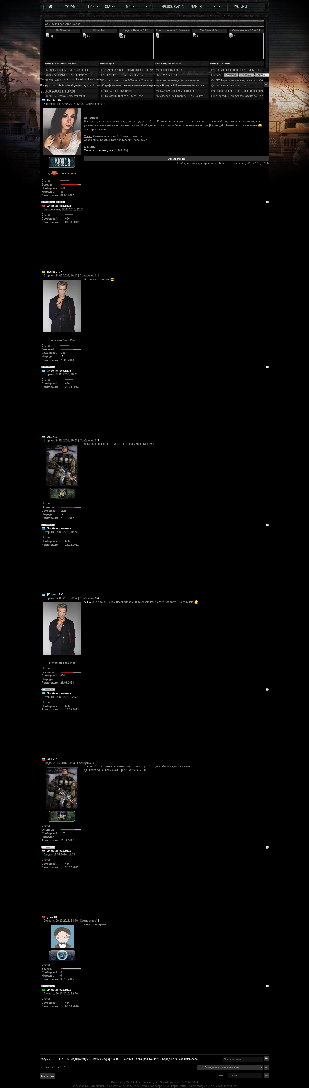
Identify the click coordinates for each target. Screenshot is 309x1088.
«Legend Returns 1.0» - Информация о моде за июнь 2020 (248, 90)
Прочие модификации (105, 1059)
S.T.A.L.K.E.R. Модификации (70, 1059)
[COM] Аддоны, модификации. (177, 90)
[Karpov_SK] (91, 766)
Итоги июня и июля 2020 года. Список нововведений (135, 80)
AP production (172, 1082)
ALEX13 (89, 601)
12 (61, 356)
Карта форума (198, 1086)
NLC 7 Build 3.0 (168, 75)
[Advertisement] (176, 240)
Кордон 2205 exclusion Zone (180, 1059)
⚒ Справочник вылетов (62, 90)
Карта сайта (178, 1086)
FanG (159, 1082)
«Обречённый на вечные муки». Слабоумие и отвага (135, 85)
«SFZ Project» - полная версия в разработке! (240, 80)
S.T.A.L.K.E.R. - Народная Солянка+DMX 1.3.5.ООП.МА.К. (193, 85)
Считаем (53, 80)
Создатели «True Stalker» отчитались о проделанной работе (250, 96)
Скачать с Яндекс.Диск (99, 150)
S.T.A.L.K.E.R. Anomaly (61, 85)
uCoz (233, 1086)
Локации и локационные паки (140, 1059)
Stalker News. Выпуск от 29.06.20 (233, 85)
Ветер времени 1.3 (170, 69)
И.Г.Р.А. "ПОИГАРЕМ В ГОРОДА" (67, 75)
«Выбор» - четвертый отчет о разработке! (238, 75)
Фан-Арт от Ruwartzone (118, 90)
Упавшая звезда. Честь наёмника (179, 80)
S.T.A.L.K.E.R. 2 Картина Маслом (123, 75)
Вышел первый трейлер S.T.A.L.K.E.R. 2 (237, 69)
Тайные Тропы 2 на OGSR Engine (68, 69)
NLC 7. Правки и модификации (67, 96)
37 (61, 191)
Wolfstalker (133, 1082)
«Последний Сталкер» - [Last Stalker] (181, 96)
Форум (44, 85)
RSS (212, 1086)
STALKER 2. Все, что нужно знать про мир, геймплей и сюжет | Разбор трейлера (152, 69)
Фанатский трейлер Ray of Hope (123, 96)
